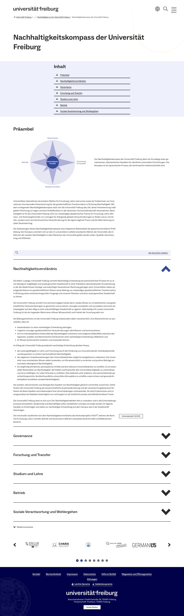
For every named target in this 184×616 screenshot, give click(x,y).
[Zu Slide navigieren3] (90, 561)
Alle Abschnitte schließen (158, 253)
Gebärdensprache (103, 584)
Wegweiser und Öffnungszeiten (137, 574)
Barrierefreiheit (53, 574)
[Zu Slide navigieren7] (107, 561)
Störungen (92, 579)
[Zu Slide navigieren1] (81, 561)
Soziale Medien (92, 607)
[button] (92, 269)
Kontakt (36, 574)
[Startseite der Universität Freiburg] (36, 9)
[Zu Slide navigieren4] (94, 561)
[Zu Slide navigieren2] (86, 561)
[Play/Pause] (77, 561)
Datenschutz (89, 574)
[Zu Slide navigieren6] (102, 561)
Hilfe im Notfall (108, 574)
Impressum (72, 574)
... (34, 17)
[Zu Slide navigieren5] (98, 561)
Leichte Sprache (82, 584)
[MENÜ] (173, 9)
